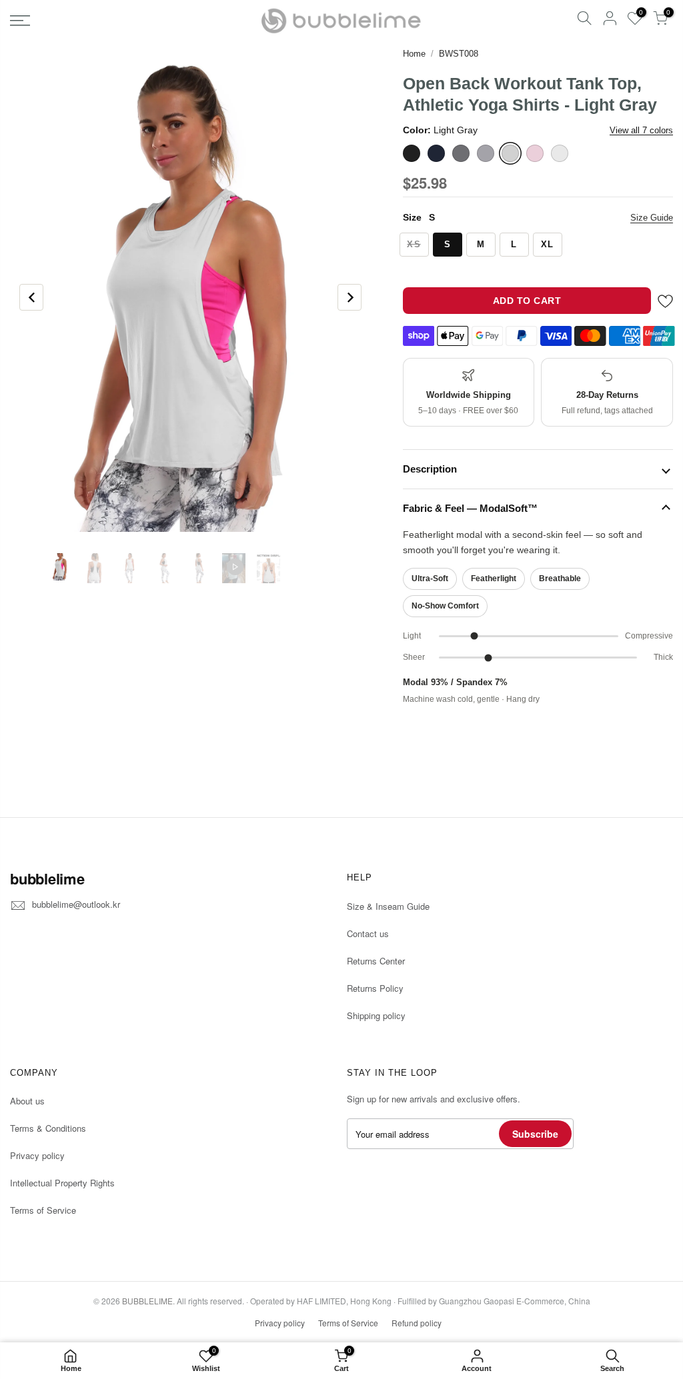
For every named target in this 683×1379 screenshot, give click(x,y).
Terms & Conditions (48, 1128)
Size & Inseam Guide (388, 906)
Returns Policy (375, 988)
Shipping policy (376, 1015)
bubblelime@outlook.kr (76, 904)
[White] (559, 153)
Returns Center (376, 960)
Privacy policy (37, 1155)
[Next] (349, 297)
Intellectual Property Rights (62, 1182)
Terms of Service (43, 1210)
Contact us (368, 933)
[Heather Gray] (485, 153)
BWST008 (458, 54)
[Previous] (31, 297)
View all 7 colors (641, 130)
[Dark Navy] (436, 153)
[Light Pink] (535, 153)
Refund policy (417, 1322)
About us (27, 1100)
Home (414, 54)
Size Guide (651, 218)
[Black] (411, 153)
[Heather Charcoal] (461, 153)
